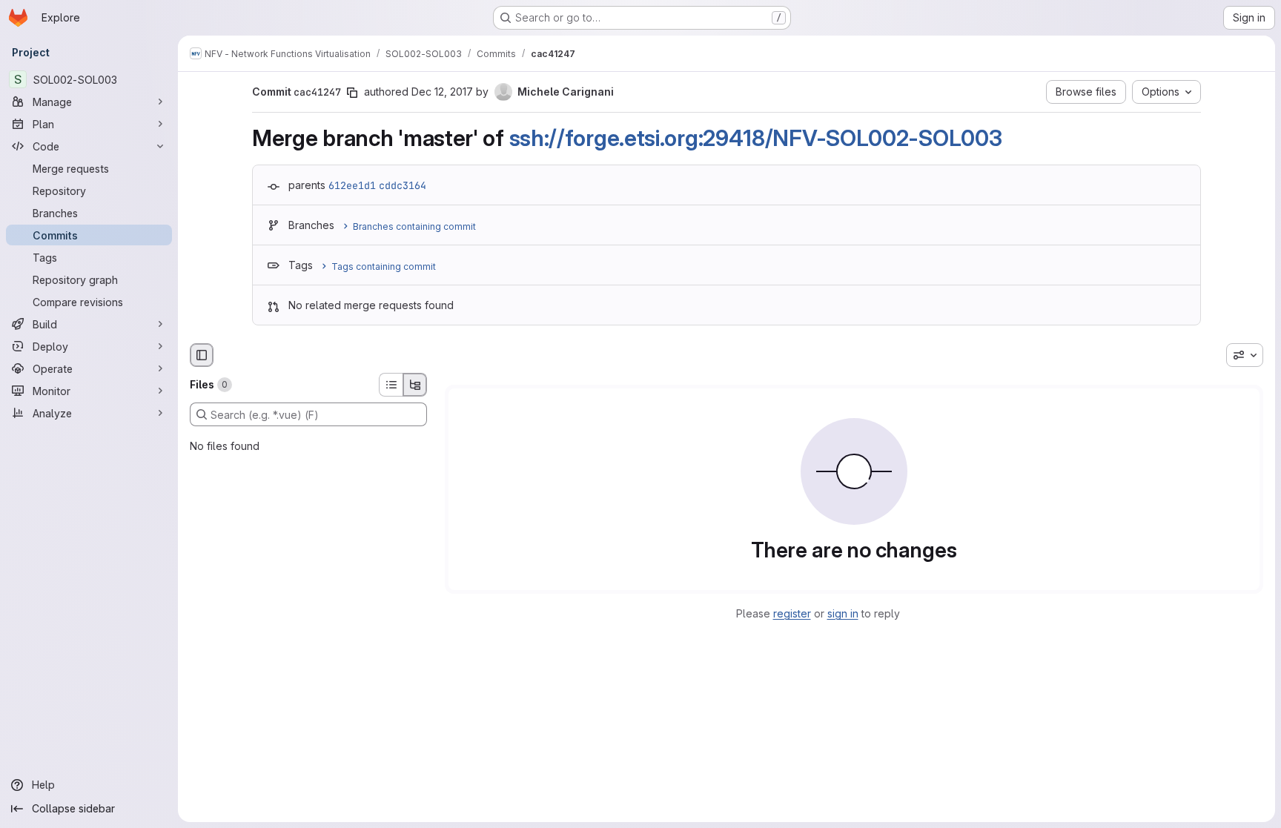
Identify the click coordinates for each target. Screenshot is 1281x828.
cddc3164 (402, 185)
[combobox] (1244, 355)
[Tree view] (415, 385)
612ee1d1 (352, 185)
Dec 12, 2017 (442, 91)
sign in (842, 613)
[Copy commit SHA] (352, 93)
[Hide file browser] (202, 355)
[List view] (391, 385)
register (792, 613)
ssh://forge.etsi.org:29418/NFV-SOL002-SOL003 (755, 138)
